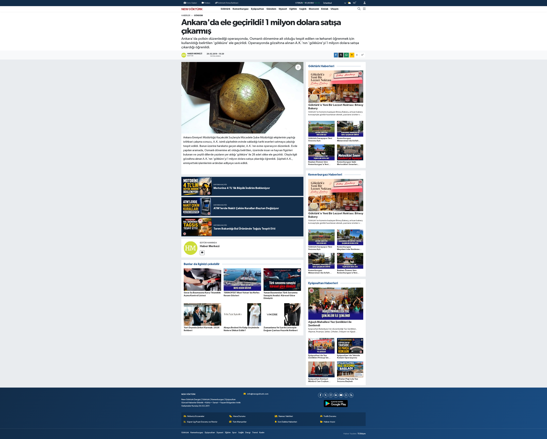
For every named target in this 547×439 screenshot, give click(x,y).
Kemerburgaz (241, 9)
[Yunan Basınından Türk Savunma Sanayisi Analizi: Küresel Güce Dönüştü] (282, 279)
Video (207, 3)
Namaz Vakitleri (286, 416)
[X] (325, 395)
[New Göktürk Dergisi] (192, 8)
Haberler (185, 16)
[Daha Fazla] (352, 55)
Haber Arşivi (329, 422)
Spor (234, 432)
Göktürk (225, 9)
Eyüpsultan (257, 9)
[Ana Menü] (364, 9)
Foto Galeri (191, 3)
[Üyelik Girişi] (363, 3)
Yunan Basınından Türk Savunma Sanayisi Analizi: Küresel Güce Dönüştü (280, 295)
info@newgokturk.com (257, 394)
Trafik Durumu (329, 416)
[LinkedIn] (335, 395)
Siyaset (283, 9)
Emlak (324, 9)
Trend (255, 432)
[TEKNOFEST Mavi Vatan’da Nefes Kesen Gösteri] (242, 279)
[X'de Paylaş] (340, 55)
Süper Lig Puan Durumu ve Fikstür (202, 422)
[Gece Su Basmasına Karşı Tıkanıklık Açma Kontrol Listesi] (202, 279)
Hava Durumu (239, 416)
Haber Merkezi (210, 246)
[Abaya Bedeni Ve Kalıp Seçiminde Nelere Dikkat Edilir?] (242, 314)
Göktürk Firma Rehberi (228, 3)
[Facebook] (320, 395)
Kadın (261, 432)
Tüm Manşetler (240, 422)
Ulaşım (334, 9)
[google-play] (335, 403)
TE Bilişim (361, 434)
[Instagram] (330, 395)
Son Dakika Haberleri (287, 422)
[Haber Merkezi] (190, 248)
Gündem (271, 9)
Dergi (247, 432)
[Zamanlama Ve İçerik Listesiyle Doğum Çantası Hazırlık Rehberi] (282, 314)
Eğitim (293, 9)
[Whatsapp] (346, 395)
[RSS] (351, 395)
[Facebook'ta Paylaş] (336, 55)
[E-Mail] (202, 252)
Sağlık (302, 9)
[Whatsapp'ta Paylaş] (346, 55)
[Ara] (359, 9)
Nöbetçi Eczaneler (195, 416)
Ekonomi (314, 9)
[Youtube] (341, 395)
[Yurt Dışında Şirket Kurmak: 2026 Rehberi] (202, 314)
